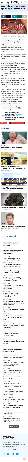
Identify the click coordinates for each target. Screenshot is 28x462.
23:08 (5, 291)
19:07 (5, 410)
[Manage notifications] (24, 459)
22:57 (5, 299)
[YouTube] (17, 454)
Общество (11, 389)
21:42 (5, 337)
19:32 (5, 397)
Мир (3, 163)
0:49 (5, 248)
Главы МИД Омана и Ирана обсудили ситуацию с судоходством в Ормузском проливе (13, 364)
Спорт (9, 354)
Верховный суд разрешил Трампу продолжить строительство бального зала (13, 287)
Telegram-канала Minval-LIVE (13, 115)
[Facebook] (13, 454)
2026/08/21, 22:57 (6, 190)
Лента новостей (9, 236)
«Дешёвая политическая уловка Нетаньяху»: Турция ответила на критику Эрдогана (13, 349)
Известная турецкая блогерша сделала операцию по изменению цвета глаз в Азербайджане (13, 384)
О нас (7, 449)
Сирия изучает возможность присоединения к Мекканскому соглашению (12, 420)
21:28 (5, 345)
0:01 (5, 268)
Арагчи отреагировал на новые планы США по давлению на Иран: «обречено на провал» (13, 279)
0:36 (5, 256)
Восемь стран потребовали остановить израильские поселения (11, 243)
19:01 (5, 416)
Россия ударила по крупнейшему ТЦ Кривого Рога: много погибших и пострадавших (14, 303)
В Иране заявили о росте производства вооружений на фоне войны (12, 295)
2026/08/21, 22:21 (6, 230)
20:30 (5, 374)
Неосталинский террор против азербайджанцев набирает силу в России (13, 341)
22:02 (5, 329)
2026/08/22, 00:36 (6, 149)
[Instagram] (4, 454)
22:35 (5, 307)
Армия (9, 268)
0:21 (5, 262)
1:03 (5, 240)
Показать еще (14, 426)
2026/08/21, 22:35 (6, 209)
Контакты (13, 449)
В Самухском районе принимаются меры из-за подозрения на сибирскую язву (13, 393)
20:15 (5, 381)
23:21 (5, 283)
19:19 (5, 403)
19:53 (5, 389)
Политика (10, 240)
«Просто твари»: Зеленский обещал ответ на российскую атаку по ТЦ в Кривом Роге (13, 325)
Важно (3, 184)
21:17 (5, 354)
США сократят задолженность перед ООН (13, 207)
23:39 (5, 275)
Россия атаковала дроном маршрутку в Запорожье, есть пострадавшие (12, 333)
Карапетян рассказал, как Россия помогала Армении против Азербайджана (13, 251)
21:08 (5, 360)
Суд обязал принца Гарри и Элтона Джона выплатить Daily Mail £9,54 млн (13, 317)
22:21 (5, 313)
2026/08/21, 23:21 (6, 170)
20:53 (5, 368)
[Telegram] (8, 454)
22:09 (5, 321)
